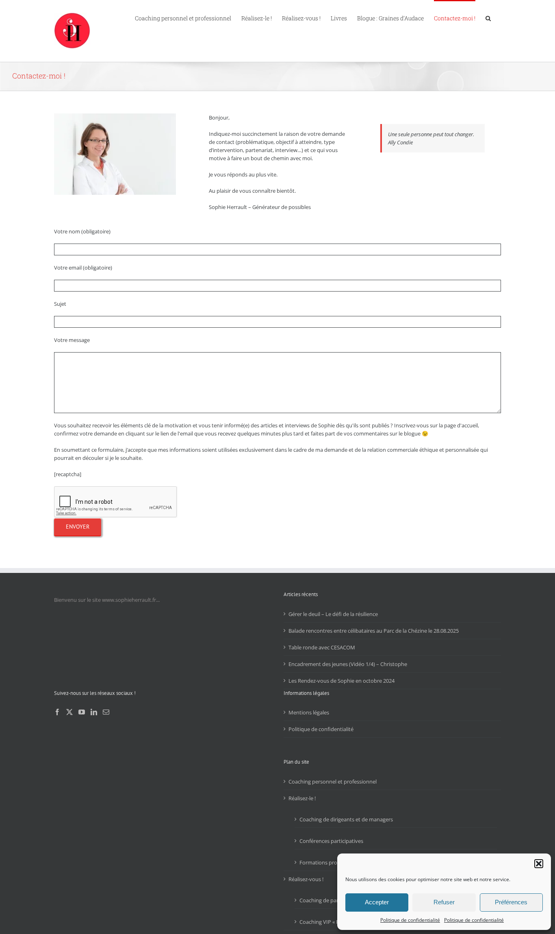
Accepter (377, 902)
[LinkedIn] (94, 712)
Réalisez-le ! (302, 798)
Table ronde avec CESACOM (321, 647)
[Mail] (106, 712)
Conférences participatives (331, 841)
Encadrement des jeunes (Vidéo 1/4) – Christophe (347, 664)
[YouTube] (81, 712)
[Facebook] (57, 712)
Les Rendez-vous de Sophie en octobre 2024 (341, 680)
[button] (539, 864)
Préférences (511, 902)
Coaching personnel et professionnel (332, 781)
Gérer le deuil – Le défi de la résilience (333, 614)
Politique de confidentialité (410, 920)
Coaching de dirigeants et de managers (346, 819)
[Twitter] (69, 712)
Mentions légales (308, 712)
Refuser (444, 902)
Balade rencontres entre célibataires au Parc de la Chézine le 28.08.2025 (373, 630)
